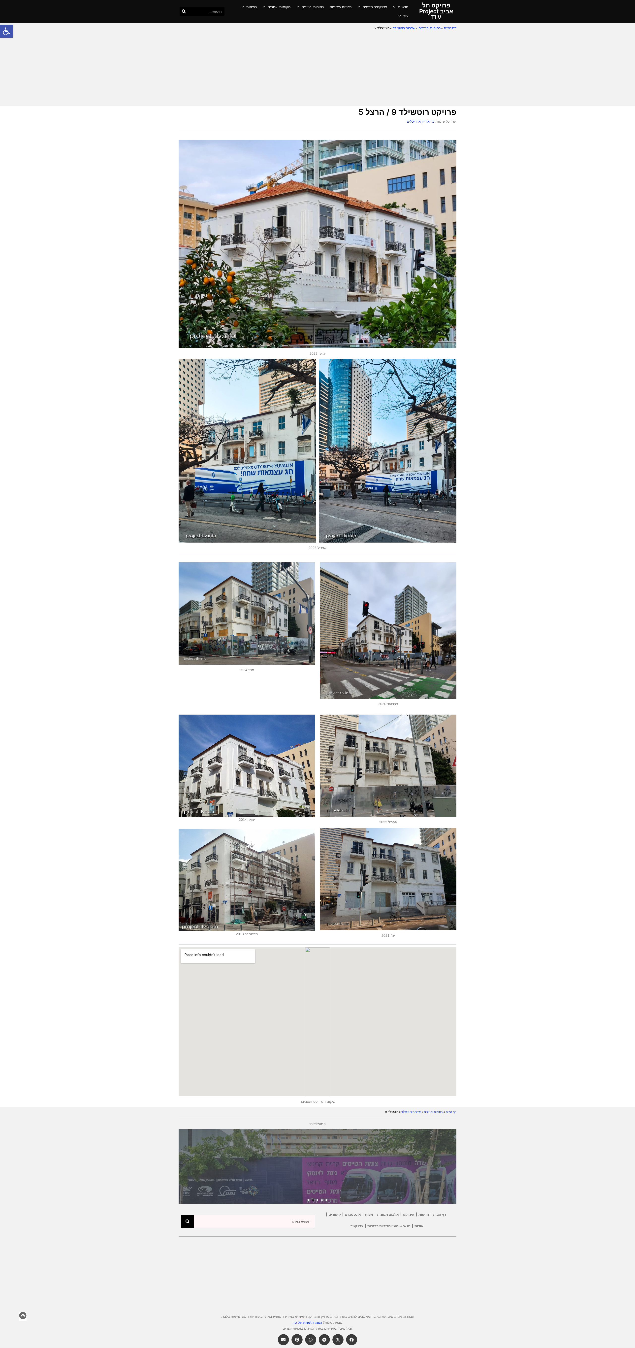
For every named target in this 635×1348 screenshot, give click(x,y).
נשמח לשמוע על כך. (307, 1322)
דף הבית (450, 28)
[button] (6, 31)
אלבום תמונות (388, 1214)
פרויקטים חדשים (375, 7)
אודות (418, 1226)
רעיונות (251, 7)
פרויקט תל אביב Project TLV (436, 11)
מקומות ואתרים (279, 7)
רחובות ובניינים (313, 7)
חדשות (403, 7)
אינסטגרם (353, 1214)
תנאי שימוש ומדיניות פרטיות (389, 1226)
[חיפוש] (184, 11)
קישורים (334, 1214)
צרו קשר (356, 1226)
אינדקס (408, 1214)
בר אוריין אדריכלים (420, 121)
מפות (369, 1214)
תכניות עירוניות (341, 7)
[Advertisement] (317, 68)
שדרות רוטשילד (404, 28)
